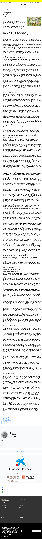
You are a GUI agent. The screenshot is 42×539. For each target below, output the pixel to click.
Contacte (7, 2)
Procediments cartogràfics (5, 417)
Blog (4, 2)
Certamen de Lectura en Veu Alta (22, 510)
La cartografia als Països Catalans (6, 420)
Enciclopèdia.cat (22, 516)
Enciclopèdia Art (3, 516)
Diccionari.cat (34, 2)
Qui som (1, 2)
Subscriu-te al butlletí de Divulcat (31, 0)
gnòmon (31, 151)
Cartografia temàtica (4, 418)
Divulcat (29, 2)
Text (20, 507)
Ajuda (10, 2)
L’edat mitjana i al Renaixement (6, 421)
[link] (21, 451)
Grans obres (2, 517)
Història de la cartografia (5, 419)
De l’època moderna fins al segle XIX (7, 422)
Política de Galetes (6, 536)
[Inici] (20, 4)
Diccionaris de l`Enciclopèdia (5, 507)
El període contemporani (5, 423)
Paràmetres (26, 530)
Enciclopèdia (3, 509)
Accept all (36, 530)
